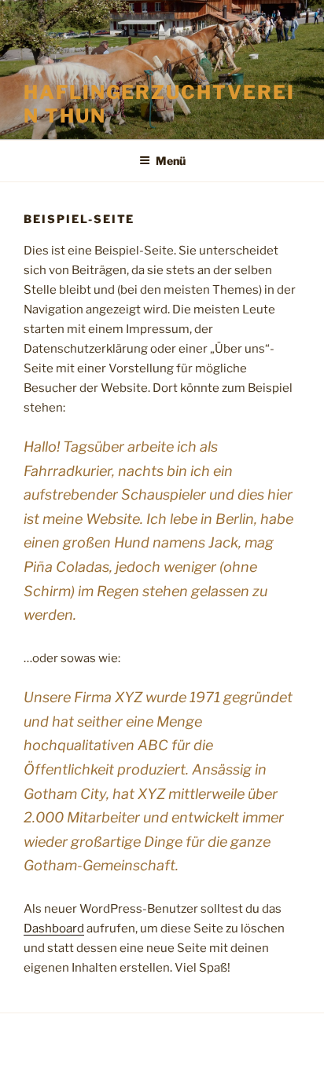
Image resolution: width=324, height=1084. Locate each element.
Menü (171, 160)
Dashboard (54, 928)
